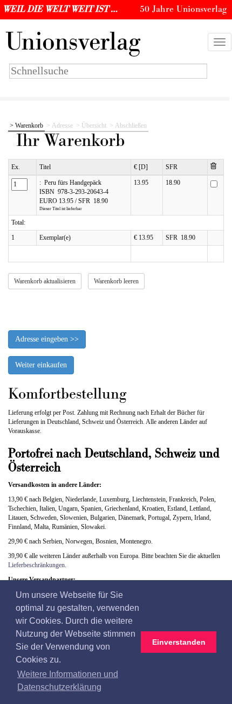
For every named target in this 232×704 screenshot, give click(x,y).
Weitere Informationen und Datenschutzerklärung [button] (67, 681)
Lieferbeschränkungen (36, 565)
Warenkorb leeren (116, 281)
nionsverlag (72, 42)
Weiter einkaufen (41, 365)
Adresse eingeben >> (47, 339)
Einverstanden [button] (179, 642)
